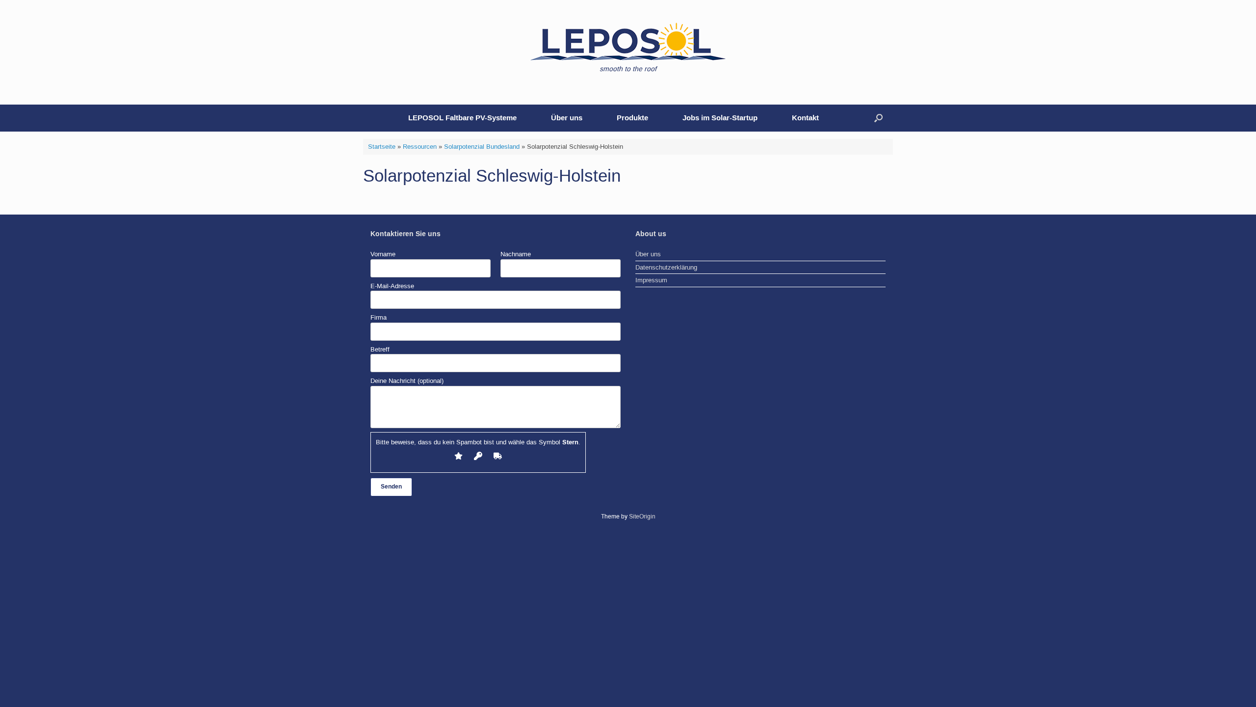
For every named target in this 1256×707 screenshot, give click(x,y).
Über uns (566, 118)
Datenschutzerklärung (666, 267)
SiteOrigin (642, 516)
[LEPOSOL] (628, 41)
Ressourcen (420, 146)
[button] (878, 118)
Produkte (632, 118)
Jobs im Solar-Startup (720, 118)
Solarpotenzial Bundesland (482, 146)
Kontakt (805, 118)
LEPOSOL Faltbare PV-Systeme (462, 118)
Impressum (651, 280)
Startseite (381, 146)
